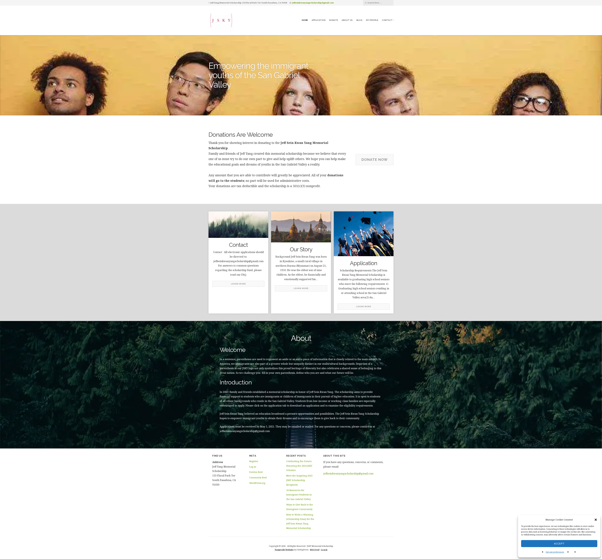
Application (318, 20)
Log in (252, 466)
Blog (359, 20)
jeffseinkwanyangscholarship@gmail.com (313, 2)
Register (253, 461)
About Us (347, 20)
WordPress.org (257, 482)
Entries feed (256, 472)
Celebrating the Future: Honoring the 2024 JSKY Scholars (299, 466)
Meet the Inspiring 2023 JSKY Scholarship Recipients (299, 480)
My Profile (372, 20)
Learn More (238, 284)
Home (305, 20)
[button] (595, 519)
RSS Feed (314, 549)
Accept (559, 543)
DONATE (333, 20)
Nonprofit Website (284, 549)
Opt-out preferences (555, 552)
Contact (387, 20)
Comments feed (258, 477)
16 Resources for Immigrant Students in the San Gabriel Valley (299, 495)
